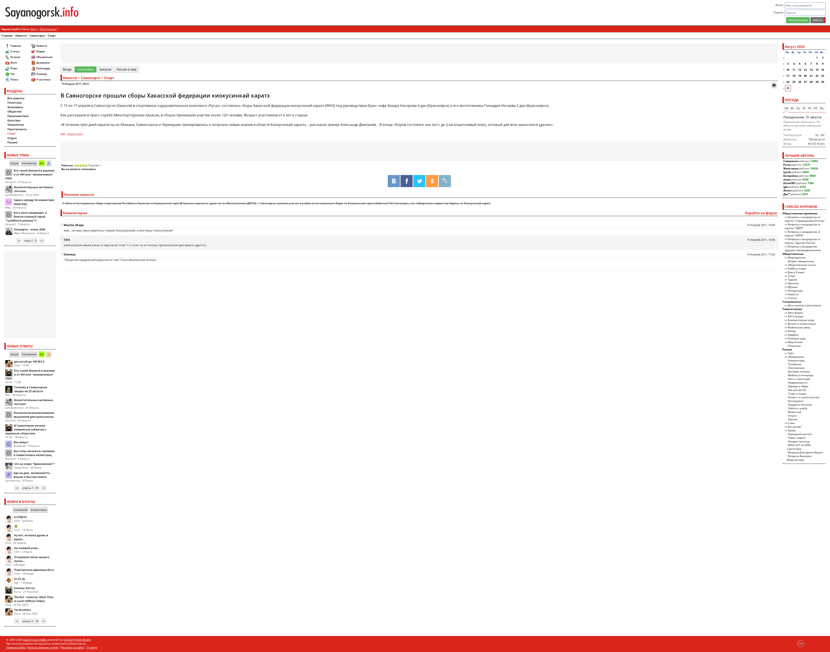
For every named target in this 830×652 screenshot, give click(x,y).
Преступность (17, 129)
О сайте (92, 647)
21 (811, 76)
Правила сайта (16, 647)
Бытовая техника (799, 371)
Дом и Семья (796, 272)
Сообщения (20, 509)
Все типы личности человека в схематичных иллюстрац (34, 453)
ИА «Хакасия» (72, 134)
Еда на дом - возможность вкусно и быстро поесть (32, 475)
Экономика (15, 107)
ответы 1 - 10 (30, 488)
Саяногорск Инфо (35, 640)
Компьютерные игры (801, 320)
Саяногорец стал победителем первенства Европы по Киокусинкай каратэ (441, 203)
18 (793, 76)
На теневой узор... (27, 548)
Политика (14, 102)
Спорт (52, 35)
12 (799, 70)
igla (785, 187)
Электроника (796, 368)
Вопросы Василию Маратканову (799, 458)
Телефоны (794, 364)
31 (787, 88)
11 (793, 70)
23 (822, 76)
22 (817, 76)
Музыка (793, 287)
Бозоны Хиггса (24, 588)
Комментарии (39, 509)
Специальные (791, 302)
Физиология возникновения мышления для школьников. (34, 415)
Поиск (14, 79)
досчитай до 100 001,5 (29, 361)
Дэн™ (786, 194)
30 (822, 82)
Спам (791, 423)
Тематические (792, 309)
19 (799, 76)
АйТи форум (795, 316)
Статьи (14, 51)
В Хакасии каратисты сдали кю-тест (204, 203)
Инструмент (796, 401)
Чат (12, 74)
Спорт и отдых (797, 393)
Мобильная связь (799, 327)
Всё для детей (797, 390)
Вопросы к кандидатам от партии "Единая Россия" (802, 241)
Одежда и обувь (798, 386)
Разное (12, 142)
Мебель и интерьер (800, 375)
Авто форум (795, 313)
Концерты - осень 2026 (29, 229)
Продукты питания (800, 404)
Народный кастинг (800, 434)
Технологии (15, 125)
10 (787, 70)
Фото (13, 62)
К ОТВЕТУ (20, 517)
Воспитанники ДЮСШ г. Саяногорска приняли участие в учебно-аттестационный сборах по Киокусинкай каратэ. (301, 203)
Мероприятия (797, 257)
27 (805, 82)
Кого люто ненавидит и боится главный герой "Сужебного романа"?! (26, 216)
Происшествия (17, 116)
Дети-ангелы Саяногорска (804, 305)
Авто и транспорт (799, 379)
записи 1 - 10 (30, 621)
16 (822, 70)
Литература (795, 290)
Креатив (793, 283)
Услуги (792, 416)
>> (41, 240)
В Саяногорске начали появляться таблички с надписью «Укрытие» (25, 429)
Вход (34, 29)
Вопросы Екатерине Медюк (805, 452)
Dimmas (69, 254)
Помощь (41, 74)
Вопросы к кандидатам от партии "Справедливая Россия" (805, 219)
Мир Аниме (795, 342)
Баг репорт (794, 427)
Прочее (793, 419)
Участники (43, 79)
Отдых (12, 138)
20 (805, 76)
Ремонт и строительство (803, 397)
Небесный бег (384, 203)
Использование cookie (43, 647)
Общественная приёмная (799, 213)
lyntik (787, 172)
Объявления (44, 57)
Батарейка (790, 176)
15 (817, 70)
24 (787, 82)
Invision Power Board (77, 640)
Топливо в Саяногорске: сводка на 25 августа (31, 389)
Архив (792, 430)
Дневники (43, 62)
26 (799, 82)
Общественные (792, 254)
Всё (42, 163)
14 (811, 70)
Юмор (792, 331)
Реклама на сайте (72, 647)
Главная (7, 35)
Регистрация (798, 20)
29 (817, 82)
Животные (794, 412)
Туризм (792, 279)
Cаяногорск (37, 35)
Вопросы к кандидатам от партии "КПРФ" (802, 233)
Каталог (15, 57)
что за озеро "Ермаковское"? (34, 464)
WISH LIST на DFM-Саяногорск (799, 447)
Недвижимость (798, 382)
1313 (67, 240)
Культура (14, 120)
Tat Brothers (22, 610)
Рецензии (794, 346)
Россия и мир (127, 69)
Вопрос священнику (801, 261)
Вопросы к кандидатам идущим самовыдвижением (803, 248)
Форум (40, 51)
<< (18, 240)
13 (805, 70)
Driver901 (789, 183)
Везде (67, 69)
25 (793, 82)
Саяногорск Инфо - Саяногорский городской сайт (140, 12)
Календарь (43, 68)
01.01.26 (19, 579)
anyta (787, 179)
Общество (14, 111)
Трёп (791, 353)
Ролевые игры (797, 338)
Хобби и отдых (797, 268)
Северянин (790, 161)
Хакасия (105, 69)
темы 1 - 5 (30, 240)
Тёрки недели (797, 438)
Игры (13, 68)
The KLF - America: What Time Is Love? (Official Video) (33, 599)
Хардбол (793, 335)
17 (787, 76)
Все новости (15, 98)
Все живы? (21, 442)
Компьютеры (796, 360)
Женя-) (787, 190)
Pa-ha (787, 165)
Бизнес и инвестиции (802, 324)
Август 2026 (795, 46)
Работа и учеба (797, 408)
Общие (14, 163)
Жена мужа (790, 168)
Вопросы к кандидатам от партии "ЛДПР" (802, 226)
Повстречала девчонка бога (34, 570)
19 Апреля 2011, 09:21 (75, 84)
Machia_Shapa (74, 225)
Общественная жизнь (802, 265)
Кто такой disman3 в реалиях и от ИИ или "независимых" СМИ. (29, 174)
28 (811, 82)
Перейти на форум (761, 213)
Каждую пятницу (798, 441)
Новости (21, 35)
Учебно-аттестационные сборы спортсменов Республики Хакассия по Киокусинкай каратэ (121, 203)
